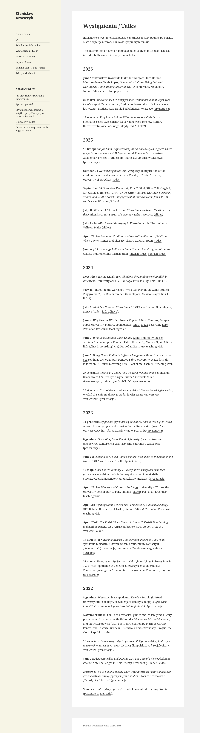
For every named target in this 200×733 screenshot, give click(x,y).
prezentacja (161, 108)
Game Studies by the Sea (148, 338)
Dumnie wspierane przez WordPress (102, 725)
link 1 (133, 126)
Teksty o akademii (25, 73)
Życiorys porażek (25, 104)
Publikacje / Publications (28, 45)
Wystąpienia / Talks (27, 50)
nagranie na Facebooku (131, 548)
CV (17, 39)
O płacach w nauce (25, 121)
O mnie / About (23, 34)
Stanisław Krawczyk (24, 15)
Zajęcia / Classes (24, 62)
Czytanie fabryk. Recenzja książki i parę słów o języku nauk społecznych (30, 113)
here (105, 91)
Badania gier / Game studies (30, 67)
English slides (138, 253)
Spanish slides (157, 253)
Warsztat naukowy (25, 56)
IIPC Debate (90, 509)
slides (116, 179)
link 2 (141, 126)
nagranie (105, 693)
